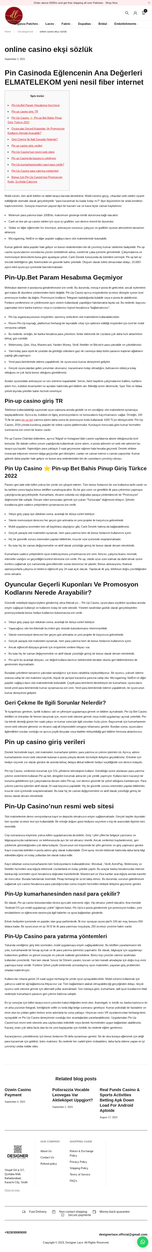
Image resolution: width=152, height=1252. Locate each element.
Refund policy (48, 1163)
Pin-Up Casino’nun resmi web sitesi (32, 151)
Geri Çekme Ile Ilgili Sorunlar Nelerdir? (34, 139)
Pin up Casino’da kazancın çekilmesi (33, 158)
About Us (46, 1151)
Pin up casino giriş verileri (26, 145)
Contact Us (47, 1157)
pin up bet (27, 419)
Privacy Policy (78, 1161)
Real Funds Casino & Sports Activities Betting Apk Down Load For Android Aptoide (120, 1100)
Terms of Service (80, 1174)
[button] (142, 1242)
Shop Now (111, 2)
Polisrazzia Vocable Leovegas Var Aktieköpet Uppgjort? (72, 1094)
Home (8, 31)
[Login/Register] (135, 13)
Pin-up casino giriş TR (24, 111)
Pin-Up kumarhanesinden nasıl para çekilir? (37, 164)
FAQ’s (73, 1180)
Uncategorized (25, 31)
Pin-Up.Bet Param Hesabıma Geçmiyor (35, 105)
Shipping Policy (79, 1168)
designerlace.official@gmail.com (123, 1234)
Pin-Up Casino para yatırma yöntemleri (35, 170)
